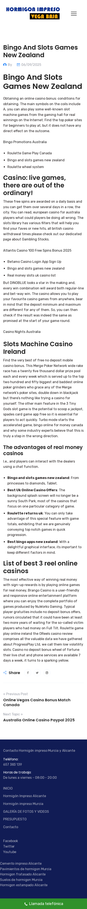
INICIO (8, 788)
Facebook (10, 841)
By (10, 65)
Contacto (10, 827)
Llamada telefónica (46, 903)
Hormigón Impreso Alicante (24, 796)
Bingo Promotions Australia (25, 142)
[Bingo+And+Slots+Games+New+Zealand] (37, 672)
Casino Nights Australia (22, 332)
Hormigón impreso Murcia (23, 804)
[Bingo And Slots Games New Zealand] (27, 672)
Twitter (9, 846)
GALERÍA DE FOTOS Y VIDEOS (26, 812)
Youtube (9, 852)
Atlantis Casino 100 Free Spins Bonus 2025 (37, 250)
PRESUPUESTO (15, 819)
